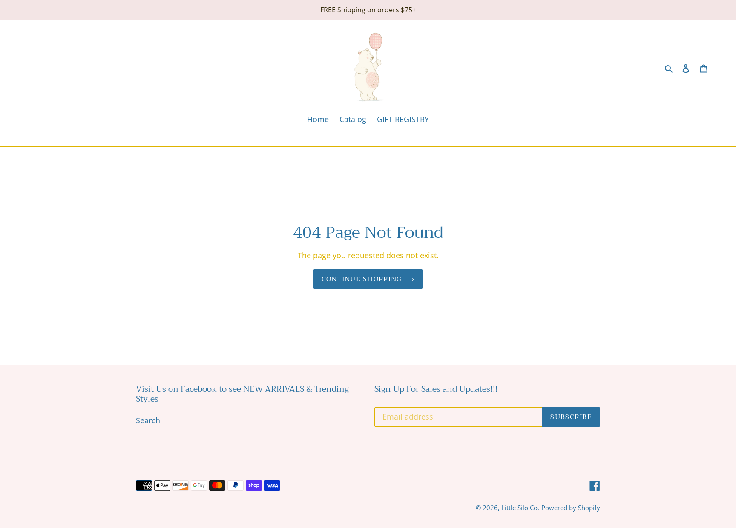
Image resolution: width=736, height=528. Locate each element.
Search (148, 420)
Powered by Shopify (570, 507)
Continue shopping (362, 279)
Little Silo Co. (520, 507)
